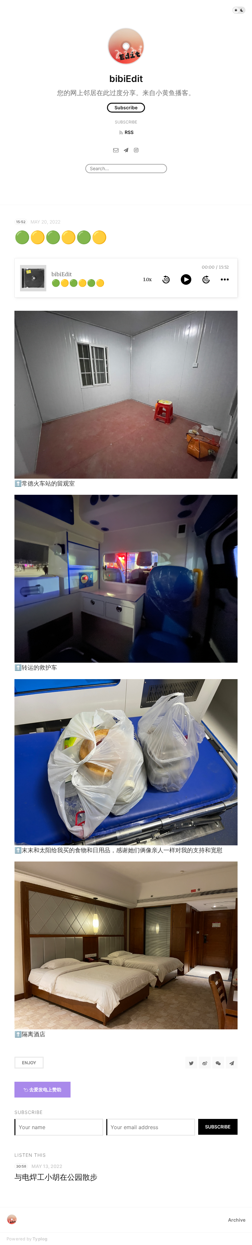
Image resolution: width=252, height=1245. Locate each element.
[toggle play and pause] (186, 279)
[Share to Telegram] (232, 1063)
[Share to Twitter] (191, 1063)
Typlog (39, 1238)
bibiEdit (126, 78)
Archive (236, 1220)
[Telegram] (126, 149)
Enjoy (29, 1062)
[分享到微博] (205, 1063)
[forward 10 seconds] (206, 279)
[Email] (115, 149)
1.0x (147, 279)
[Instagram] (136, 149)
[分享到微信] (218, 1063)
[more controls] (225, 279)
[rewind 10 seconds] (166, 279)
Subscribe (126, 107)
